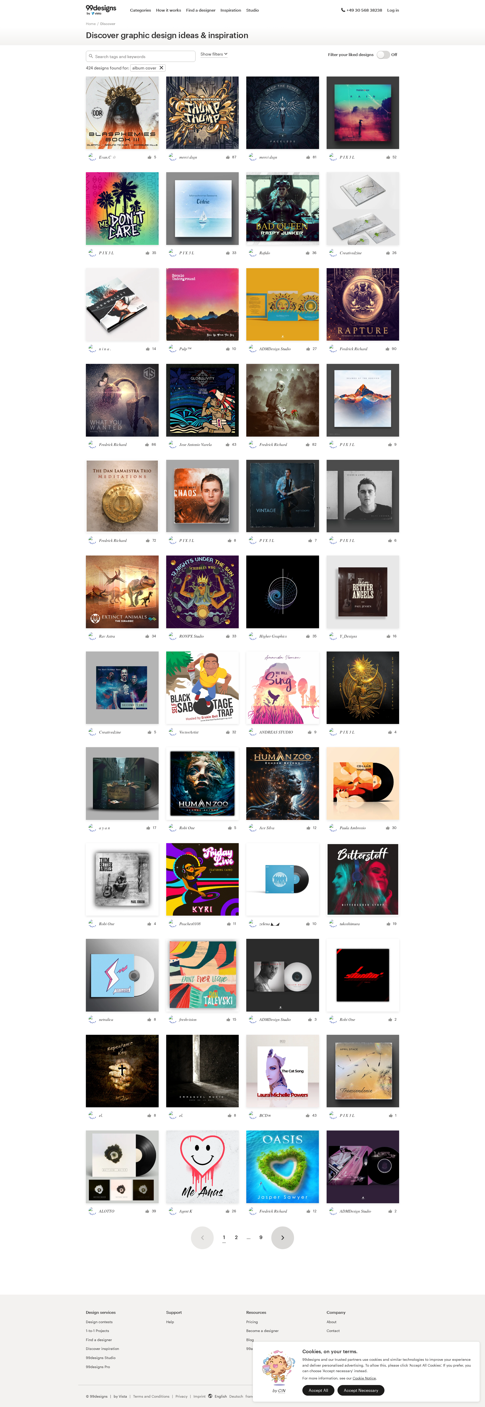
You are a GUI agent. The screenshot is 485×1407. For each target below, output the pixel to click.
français (252, 1396)
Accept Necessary (361, 1390)
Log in (393, 10)
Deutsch (236, 1396)
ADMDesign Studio (275, 348)
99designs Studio (100, 1357)
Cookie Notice (364, 1378)
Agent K (185, 1211)
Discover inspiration (102, 1348)
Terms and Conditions (151, 1396)
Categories (140, 10)
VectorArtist (188, 732)
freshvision (188, 1019)
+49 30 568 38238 (364, 10)
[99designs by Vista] (101, 10)
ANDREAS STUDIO (276, 732)
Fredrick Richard (353, 348)
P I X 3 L (347, 157)
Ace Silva (266, 827)
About (331, 1322)
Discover (107, 23)
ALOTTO (106, 1211)
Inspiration (231, 10)
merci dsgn (188, 157)
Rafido (264, 252)
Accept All (318, 1390)
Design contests (99, 1322)
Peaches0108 (190, 923)
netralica (106, 1019)
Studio (252, 10)
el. (101, 1115)
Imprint (199, 1396)
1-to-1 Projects (97, 1330)
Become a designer (262, 1330)
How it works (168, 10)
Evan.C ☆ (107, 157)
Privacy (181, 1396)
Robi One (187, 827)
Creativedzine (351, 252)
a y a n (104, 827)
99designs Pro (98, 1367)
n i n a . (105, 348)
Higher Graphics (273, 636)
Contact (333, 1330)
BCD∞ (265, 1115)
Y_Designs (348, 636)
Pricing (252, 1322)
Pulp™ (185, 348)
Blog (250, 1340)
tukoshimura (350, 923)
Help (170, 1322)
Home (91, 23)
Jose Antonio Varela (195, 444)
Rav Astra (107, 636)
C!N (281, 1390)
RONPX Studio (191, 636)
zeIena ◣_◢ (269, 923)
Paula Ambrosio (353, 827)
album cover (144, 67)
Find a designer (200, 10)
